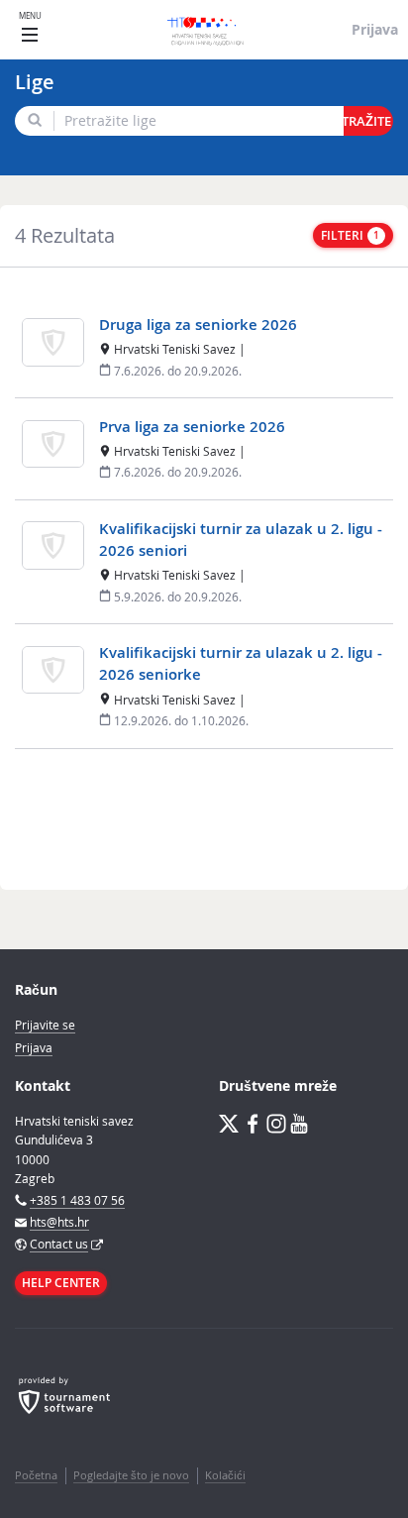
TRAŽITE (367, 121)
